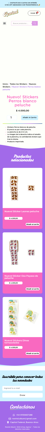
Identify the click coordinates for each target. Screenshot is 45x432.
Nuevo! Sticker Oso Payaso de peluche (21, 276)
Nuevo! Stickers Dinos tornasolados (16, 341)
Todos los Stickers (18, 84)
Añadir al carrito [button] (32, 224)
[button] (4, 23)
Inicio (5, 84)
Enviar (22, 395)
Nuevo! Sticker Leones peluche (21, 211)
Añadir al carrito (29, 117)
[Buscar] (35, 23)
